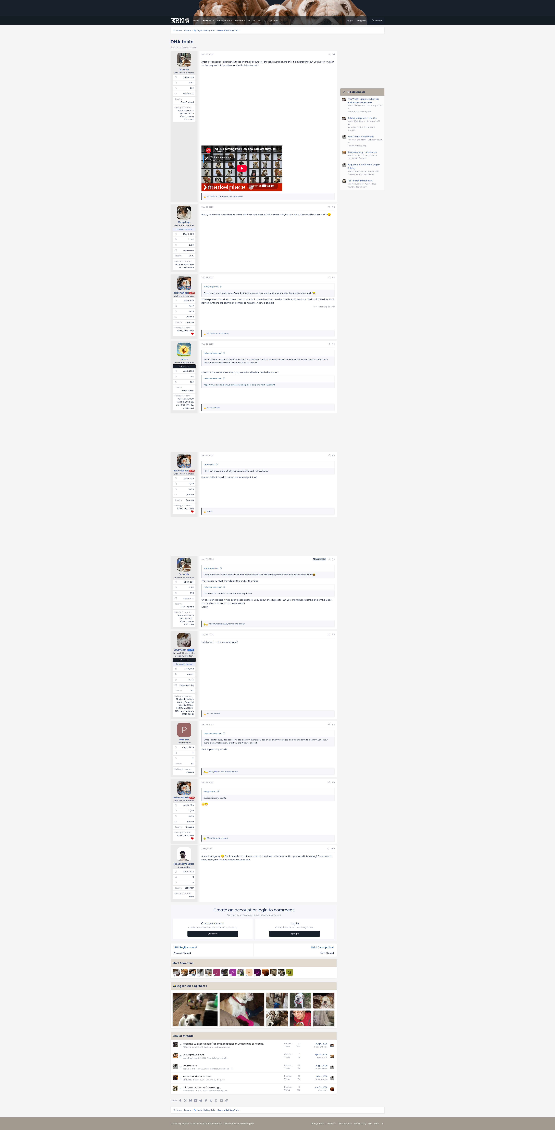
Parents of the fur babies (197, 1076)
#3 (333, 277)
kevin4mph (188, 1058)
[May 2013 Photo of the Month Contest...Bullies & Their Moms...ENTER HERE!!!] (300, 1018)
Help (370, 1123)
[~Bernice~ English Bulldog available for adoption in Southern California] (300, 1000)
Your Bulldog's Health (217, 1058)
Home (196, 20)
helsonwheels (321, 1046)
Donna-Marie (189, 1068)
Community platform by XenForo (196, 1123)
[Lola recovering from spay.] (324, 1000)
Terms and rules (345, 1123)
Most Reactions (183, 963)
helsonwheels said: (213, 353)
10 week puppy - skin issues (362, 152)
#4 (333, 344)
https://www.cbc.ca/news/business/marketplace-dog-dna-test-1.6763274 (239, 384)
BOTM (261, 20)
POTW (251, 20)
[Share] (329, 54)
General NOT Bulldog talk (359, 111)
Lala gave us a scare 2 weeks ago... (202, 1087)
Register (214, 933)
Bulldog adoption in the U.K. (362, 117)
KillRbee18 (187, 1079)
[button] (213, 20)
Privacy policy (360, 1123)
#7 (333, 634)
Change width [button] (317, 1123)
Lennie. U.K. (322, 1057)
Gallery (239, 20)
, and (225, 196)
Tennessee (188, 250)
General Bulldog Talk (219, 1068)
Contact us (331, 1123)
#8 (333, 724)
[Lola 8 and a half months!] (241, 1009)
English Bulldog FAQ (357, 145)
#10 (333, 848)
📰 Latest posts (356, 92)
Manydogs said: (211, 286)
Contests (273, 20)
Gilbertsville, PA (187, 685)
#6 (333, 559)
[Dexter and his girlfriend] (195, 1009)
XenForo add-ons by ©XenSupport (239, 1123)
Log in (296, 933)
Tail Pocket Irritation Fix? (360, 180)
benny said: (209, 464)
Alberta (190, 316)
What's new (223, 20)
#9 (333, 782)
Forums (207, 20)
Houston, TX (188, 93)
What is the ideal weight (361, 136)
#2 (333, 207)
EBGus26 (187, 1047)
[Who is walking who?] (277, 1018)
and (218, 333)
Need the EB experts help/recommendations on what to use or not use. (223, 1043)
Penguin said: (210, 791)
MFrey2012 (323, 1090)
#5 (333, 455)
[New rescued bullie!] (277, 1000)
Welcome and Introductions (217, 1047)
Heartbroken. (190, 1065)
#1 (333, 54)
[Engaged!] (324, 1018)
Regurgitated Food (193, 1054)
